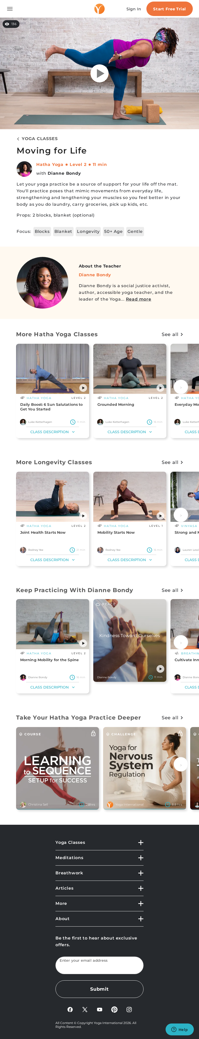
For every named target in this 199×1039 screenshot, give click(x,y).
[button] (83, 388)
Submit (99, 989)
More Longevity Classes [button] (54, 462)
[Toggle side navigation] (9, 8)
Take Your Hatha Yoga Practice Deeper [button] (78, 717)
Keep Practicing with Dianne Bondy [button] (74, 590)
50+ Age (113, 231)
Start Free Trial (169, 8)
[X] (85, 1009)
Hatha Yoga (49, 164)
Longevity (88, 231)
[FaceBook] (70, 1009)
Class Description (49, 432)
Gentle (135, 231)
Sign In (133, 8)
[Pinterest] (114, 1009)
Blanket (63, 231)
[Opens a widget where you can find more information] (179, 1029)
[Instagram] (129, 1009)
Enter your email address (84, 960)
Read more (138, 299)
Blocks (42, 231)
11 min (100, 164)
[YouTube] (99, 1009)
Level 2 (78, 164)
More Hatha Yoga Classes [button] (57, 334)
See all (170, 334)
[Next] (181, 387)
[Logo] (99, 9)
